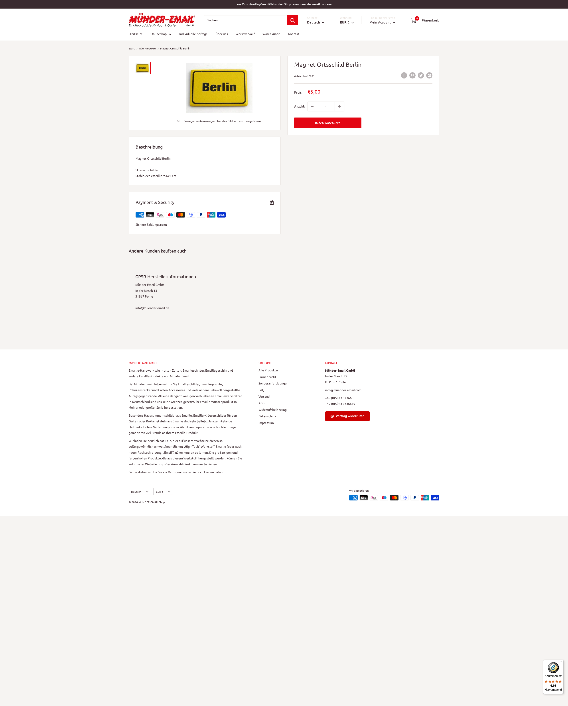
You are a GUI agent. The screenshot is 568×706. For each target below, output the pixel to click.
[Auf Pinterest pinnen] (412, 75)
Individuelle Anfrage (193, 34)
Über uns (221, 34)
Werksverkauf (245, 34)
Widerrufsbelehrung (272, 410)
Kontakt (293, 34)
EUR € (159, 491)
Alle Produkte (147, 48)
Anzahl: (299, 106)
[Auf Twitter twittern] (421, 75)
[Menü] (561, 662)
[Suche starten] (292, 20)
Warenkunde (271, 34)
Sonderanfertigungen (273, 383)
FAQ (261, 390)
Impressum (266, 423)
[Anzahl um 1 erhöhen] (339, 106)
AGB (261, 403)
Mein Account (380, 22)
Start (132, 48)
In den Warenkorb (327, 123)
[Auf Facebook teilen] (404, 75)
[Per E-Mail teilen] (429, 75)
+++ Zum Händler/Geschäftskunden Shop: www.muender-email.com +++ (284, 4)
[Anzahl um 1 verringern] (312, 106)
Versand (264, 396)
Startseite (136, 34)
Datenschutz (267, 416)
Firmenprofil (267, 377)
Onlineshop (158, 34)
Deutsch (136, 491)
